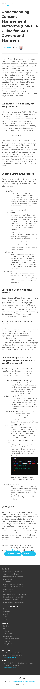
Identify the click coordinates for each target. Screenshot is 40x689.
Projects (6, 631)
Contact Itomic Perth (9, 667)
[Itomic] (7, 5)
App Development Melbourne (13, 584)
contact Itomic (11, 550)
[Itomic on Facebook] (16, 678)
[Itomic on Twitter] (20, 678)
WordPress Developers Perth (13, 599)
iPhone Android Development (13, 576)
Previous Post (14, 554)
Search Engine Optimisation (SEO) (14, 594)
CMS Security (7, 582)
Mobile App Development (11, 574)
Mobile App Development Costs (13, 587)
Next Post (28, 554)
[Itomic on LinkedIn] (24, 678)
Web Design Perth (9, 589)
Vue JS (5, 616)
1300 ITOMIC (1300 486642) (24, 682)
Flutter (5, 619)
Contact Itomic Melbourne (10, 657)
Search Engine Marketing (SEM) (13, 597)
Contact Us (6, 641)
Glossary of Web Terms (11, 639)
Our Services (6, 569)
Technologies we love (10, 606)
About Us (5, 623)
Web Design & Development (12, 571)
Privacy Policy (7, 644)
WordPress (7, 611)
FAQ (4, 628)
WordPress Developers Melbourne (14, 602)
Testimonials (7, 636)
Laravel (5, 614)
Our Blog (6, 626)
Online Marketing (9, 592)
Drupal (5, 609)
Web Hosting (7, 579)
